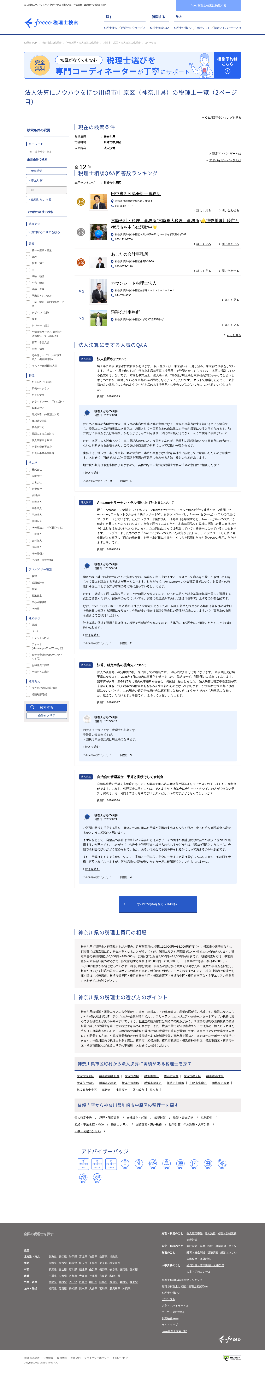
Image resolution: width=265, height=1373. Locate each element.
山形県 (103, 1256)
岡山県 (73, 1282)
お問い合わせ (120, 1357)
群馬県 (73, 1263)
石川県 (73, 1269)
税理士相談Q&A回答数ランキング (182, 1280)
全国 (26, 1250)
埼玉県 (83, 1263)
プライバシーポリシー (96, 1357)
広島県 (83, 1282)
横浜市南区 (195, 975)
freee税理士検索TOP (174, 1331)
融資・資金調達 (183, 1117)
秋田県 (93, 1256)
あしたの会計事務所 (129, 254)
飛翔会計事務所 (125, 312)
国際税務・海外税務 (149, 1124)
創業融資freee (170, 1318)
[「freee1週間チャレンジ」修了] (180, 1164)
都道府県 (37, 170)
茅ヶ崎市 (138, 1089)
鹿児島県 (115, 1288)
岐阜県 (114, 1269)
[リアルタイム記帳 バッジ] (194, 1164)
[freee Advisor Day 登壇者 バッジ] (139, 1164)
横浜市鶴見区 (118, 975)
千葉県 (93, 1263)
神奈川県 (115, 1263)
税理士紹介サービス (133, 27)
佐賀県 (63, 1288)
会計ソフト (203, 27)
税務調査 (206, 1117)
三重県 (53, 1275)
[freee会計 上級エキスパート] (97, 1164)
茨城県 (53, 1263)
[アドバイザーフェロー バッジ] (83, 1178)
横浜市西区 (160, 975)
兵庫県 (93, 1275)
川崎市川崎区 (175, 1083)
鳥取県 (53, 1282)
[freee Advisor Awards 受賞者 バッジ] (125, 1164)
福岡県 (53, 1288)
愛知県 (134, 1269)
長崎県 (73, 1288)
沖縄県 (126, 1288)
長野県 (103, 1269)
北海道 (53, 1256)
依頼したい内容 (41, 199)
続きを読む (92, 472)
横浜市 (207, 946)
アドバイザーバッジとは (225, 160)
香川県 (114, 1282)
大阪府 (83, 1275)
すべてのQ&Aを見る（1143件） (157, 904)
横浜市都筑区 (153, 1083)
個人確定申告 (83, 1117)
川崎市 (219, 946)
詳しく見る (203, 210)
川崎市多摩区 (198, 1083)
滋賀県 (63, 1275)
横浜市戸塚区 (85, 1083)
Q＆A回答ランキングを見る (223, 117)
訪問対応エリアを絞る (45, 232)
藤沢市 (106, 1089)
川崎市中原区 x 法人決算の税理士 (122, 42)
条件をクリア (46, 715)
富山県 (63, 1269)
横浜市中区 (178, 975)
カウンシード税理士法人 (134, 283)
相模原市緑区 (220, 1083)
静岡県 (124, 1269)
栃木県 (63, 1263)
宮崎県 (103, 1288)
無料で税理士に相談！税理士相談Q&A (185, 1286)
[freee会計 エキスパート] (83, 1164)
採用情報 (62, 1357)
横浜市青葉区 (130, 1083)
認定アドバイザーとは (227, 27)
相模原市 (101, 975)
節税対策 (160, 1117)
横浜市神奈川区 (140, 975)
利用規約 (76, 1357)
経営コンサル (119, 1124)
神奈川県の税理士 (51, 42)
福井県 (83, 1269)
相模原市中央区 (87, 1089)
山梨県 (93, 1269)
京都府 (73, 1275)
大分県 (93, 1288)
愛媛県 (124, 1282)
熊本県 (83, 1288)
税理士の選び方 (183, 27)
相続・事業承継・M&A (89, 1124)
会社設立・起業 (137, 1117)
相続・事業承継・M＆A (221, 1246)
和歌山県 (115, 1275)
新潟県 (53, 1269)
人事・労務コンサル (88, 1131)
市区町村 (37, 180)
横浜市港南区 (108, 1083)
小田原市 (122, 1089)
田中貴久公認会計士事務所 (136, 193)
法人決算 (210, 1233)
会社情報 (48, 1357)
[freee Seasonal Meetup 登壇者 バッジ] (152, 1164)
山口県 (93, 1282)
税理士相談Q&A (159, 27)
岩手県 (73, 1256)
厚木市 (153, 1089)
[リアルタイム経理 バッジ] (208, 1164)
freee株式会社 (32, 1357)
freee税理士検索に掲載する (208, 5)
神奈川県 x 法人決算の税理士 (82, 42)
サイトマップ (170, 1324)
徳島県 (103, 1282)
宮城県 (83, 1256)
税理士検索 (110, 27)
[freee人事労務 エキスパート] (111, 1164)
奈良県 (103, 1275)
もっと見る (234, 335)
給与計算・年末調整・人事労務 (189, 1124)
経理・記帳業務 (109, 1117)
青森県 (63, 1256)
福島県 (114, 1256)
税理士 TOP (30, 42)
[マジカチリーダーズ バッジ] (222, 1164)
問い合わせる (230, 210)
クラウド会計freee (173, 1312)
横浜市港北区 (215, 1076)
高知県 (134, 1282)
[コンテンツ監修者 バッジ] (97, 1178)
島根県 (63, 1282)
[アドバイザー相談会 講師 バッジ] (166, 1164)
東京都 (103, 1263)
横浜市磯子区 (192, 1076)
